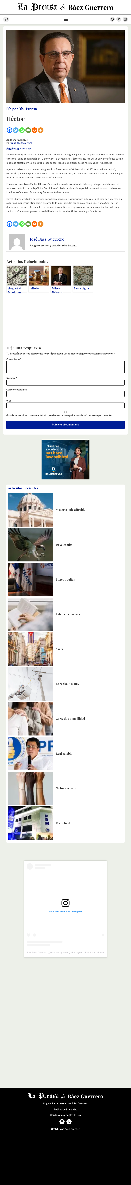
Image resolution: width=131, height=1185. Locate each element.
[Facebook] (9, 130)
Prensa (31, 108)
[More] (40, 130)
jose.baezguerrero (60, 952)
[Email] (28, 130)
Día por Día (15, 108)
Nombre (11, 378)
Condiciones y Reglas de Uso (65, 1115)
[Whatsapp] (22, 130)
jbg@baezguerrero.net (18, 148)
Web (8, 400)
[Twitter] (16, 130)
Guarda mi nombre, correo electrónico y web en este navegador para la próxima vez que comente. (59, 415)
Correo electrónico (17, 389)
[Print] (34, 130)
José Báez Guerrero (21, 142)
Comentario (13, 359)
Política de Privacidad (65, 1109)
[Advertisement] (65, 320)
